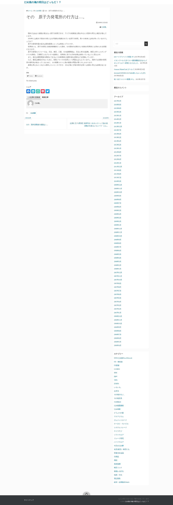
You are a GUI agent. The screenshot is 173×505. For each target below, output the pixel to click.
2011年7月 (117, 177)
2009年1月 (117, 225)
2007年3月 (117, 305)
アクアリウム (119, 416)
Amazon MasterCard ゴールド (124, 69)
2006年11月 (118, 320)
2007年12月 (118, 272)
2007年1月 (117, 312)
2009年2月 (117, 221)
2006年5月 (117, 342)
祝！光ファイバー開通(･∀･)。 (124, 79)
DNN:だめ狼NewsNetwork (123, 358)
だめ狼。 (104, 27)
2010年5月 (117, 181)
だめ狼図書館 (119, 405)
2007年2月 (117, 309)
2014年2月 (117, 119)
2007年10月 (118, 280)
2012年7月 (117, 156)
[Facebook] (28, 91)
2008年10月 (118, 236)
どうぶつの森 (119, 413)
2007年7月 (117, 291)
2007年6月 (117, 294)
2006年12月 (118, 316)
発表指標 (117, 464)
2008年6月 (117, 250)
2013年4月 (117, 141)
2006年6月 (117, 338)
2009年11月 (118, 188)
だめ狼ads (117, 402)
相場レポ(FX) (119, 471)
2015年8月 (117, 108)
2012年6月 (117, 159)
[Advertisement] (131, 22)
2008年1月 (117, 269)
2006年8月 (117, 331)
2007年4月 (117, 302)
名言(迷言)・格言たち (121, 449)
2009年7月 (117, 203)
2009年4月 (117, 214)
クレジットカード (120, 420)
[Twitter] (48, 91)
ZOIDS (116, 383)
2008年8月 (117, 243)
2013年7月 (117, 130)
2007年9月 (117, 283)
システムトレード (120, 427)
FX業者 (116, 365)
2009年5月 (117, 210)
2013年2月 (117, 145)
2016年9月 (117, 104)
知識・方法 (118, 475)
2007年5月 (117, 298)
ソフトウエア (119, 435)
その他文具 (118, 398)
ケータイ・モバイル (121, 424)
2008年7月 (117, 247)
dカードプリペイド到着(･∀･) (124, 57)
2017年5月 (117, 101)
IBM (115, 373)
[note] (38, 91)
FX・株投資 (118, 362)
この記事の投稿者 (33, 97)
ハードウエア (119, 442)
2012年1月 (117, 163)
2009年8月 (117, 199)
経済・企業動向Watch (121, 482)
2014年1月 (117, 123)
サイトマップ (29, 500)
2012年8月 (117, 152)
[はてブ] (33, 91)
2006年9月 (117, 327)
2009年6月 (117, 207)
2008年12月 (118, 229)
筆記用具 (117, 478)
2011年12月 (118, 166)
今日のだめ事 (119, 446)
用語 (115, 460)
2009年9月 (117, 196)
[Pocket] (43, 91)
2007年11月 (118, 276)
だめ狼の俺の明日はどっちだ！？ (42, 2)
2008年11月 (118, 232)
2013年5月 (117, 137)
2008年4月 (117, 258)
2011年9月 (117, 170)
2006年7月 (117, 334)
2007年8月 (117, 287)
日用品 (116, 456)
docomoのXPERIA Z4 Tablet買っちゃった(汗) (129, 73)
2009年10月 (118, 192)
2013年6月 (117, 134)
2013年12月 (118, 126)
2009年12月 (118, 185)
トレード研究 (119, 438)
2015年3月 (117, 112)
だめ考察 (33, 113)
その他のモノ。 (119, 394)
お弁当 (116, 391)
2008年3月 (117, 261)
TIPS (115, 380)
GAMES (117, 369)
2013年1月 (117, 148)
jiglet (115, 376)
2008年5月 (117, 254)
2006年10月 (118, 323)
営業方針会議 (119, 453)
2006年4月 (117, 345)
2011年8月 (117, 174)
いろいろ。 (118, 387)
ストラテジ (118, 431)
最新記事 (45, 97)
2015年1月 (117, 115)
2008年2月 (117, 265)
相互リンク (118, 467)
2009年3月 (117, 218)
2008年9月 (117, 239)
